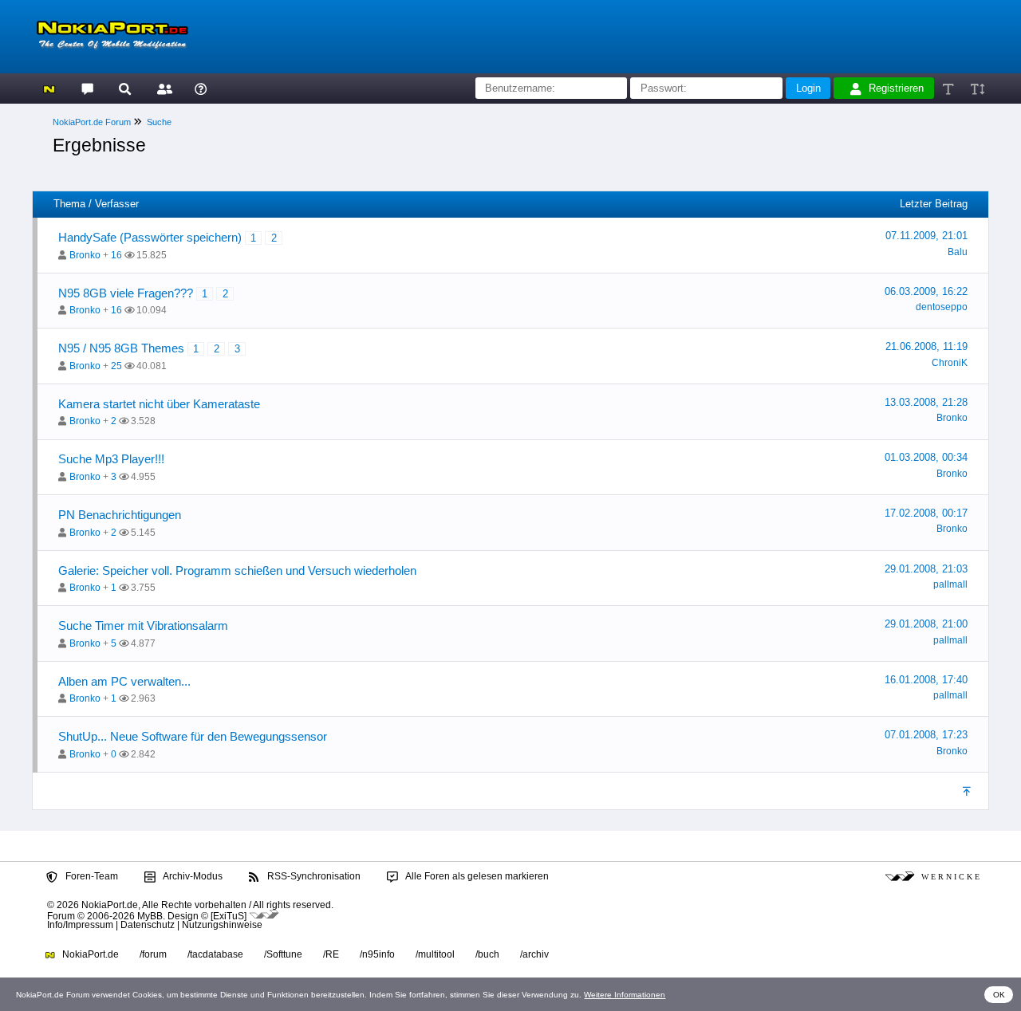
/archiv (534, 954)
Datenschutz (147, 925)
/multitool (435, 954)
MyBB (150, 915)
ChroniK (950, 363)
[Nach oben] (968, 791)
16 (116, 255)
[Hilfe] (200, 88)
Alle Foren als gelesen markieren (476, 876)
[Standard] (949, 88)
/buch (487, 954)
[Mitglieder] (162, 88)
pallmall (950, 584)
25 (116, 366)
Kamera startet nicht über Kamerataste (159, 404)
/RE (331, 954)
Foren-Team (90, 876)
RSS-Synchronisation (313, 876)
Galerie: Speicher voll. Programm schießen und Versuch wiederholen (237, 570)
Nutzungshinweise (222, 925)
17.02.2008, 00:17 (926, 513)
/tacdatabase (215, 954)
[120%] (976, 88)
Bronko (85, 255)
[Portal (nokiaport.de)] (49, 88)
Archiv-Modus (192, 876)
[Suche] (125, 88)
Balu (958, 252)
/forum (153, 954)
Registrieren (896, 88)
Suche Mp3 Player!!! (111, 459)
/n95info (377, 954)
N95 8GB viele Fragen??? (125, 293)
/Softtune (283, 954)
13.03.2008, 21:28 (926, 402)
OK (999, 994)
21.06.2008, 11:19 (926, 346)
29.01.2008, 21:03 (926, 569)
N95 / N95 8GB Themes (121, 348)
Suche (159, 122)
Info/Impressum (80, 925)
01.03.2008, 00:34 (926, 457)
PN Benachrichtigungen (119, 514)
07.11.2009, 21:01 (926, 236)
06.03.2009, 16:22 (926, 291)
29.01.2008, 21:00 (926, 624)
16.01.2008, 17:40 (926, 680)
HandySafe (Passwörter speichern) (150, 237)
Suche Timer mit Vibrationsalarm (143, 625)
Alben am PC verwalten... (124, 681)
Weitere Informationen (624, 994)
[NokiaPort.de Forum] (86, 88)
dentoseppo (942, 307)
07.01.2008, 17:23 (926, 735)
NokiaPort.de (89, 954)
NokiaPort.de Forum (92, 122)
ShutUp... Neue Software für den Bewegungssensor (192, 736)
